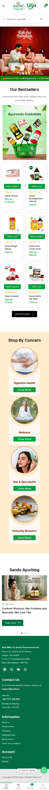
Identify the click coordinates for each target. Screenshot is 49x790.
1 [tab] (21, 633)
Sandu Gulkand (12, 296)
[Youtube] (18, 669)
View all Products (22, 314)
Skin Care (9, 604)
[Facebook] (4, 669)
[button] (44, 770)
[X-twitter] (25, 669)
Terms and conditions (11, 743)
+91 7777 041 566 (11, 699)
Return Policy (7, 739)
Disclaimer (6, 731)
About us (6, 722)
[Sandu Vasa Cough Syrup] (36, 223)
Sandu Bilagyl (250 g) (11, 247)
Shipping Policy (8, 735)
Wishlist (5, 761)
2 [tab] (24, 633)
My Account (7, 757)
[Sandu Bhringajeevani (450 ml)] (36, 173)
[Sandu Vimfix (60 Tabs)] (36, 273)
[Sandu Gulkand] (12, 273)
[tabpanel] (24, 603)
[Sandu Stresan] (12, 173)
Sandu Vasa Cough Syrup (35, 247)
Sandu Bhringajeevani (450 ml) (36, 198)
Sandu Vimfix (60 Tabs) (35, 297)
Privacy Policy (8, 726)
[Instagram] (11, 669)
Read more (10, 623)
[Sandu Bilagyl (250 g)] (12, 223)
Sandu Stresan (11, 196)
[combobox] (24, 19)
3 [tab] (27, 633)
